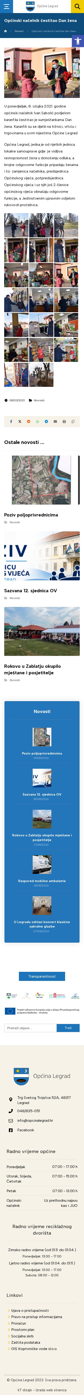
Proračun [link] (18, 1323)
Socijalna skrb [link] (22, 1336)
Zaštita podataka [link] (25, 1342)
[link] (78, 41)
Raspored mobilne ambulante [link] (42, 881)
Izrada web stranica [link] (51, 1390)
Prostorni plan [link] (22, 1329)
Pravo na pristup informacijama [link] (36, 1317)
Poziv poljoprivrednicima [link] (42, 753)
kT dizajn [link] (25, 1390)
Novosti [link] (39, 400)
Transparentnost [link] (42, 976)
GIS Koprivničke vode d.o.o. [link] (34, 1349)
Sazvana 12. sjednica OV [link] (42, 794)
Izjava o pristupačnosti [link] (30, 1310)
